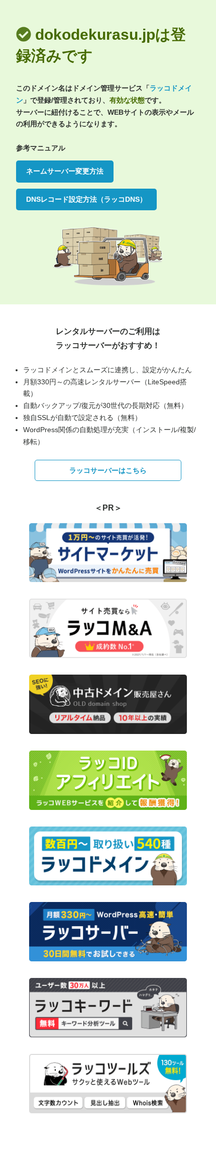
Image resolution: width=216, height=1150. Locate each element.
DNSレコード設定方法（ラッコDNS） (86, 199)
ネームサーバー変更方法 (64, 171)
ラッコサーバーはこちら (108, 470)
